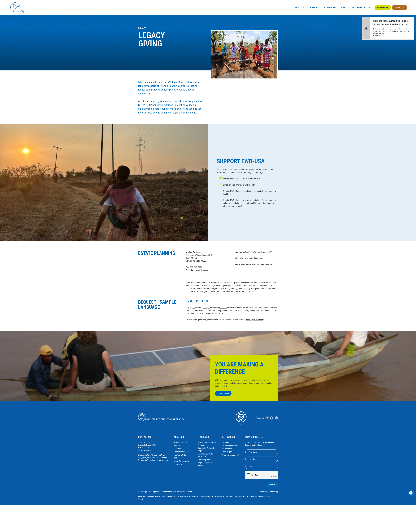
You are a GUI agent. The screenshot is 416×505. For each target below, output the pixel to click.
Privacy (141, 496)
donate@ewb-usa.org (240, 291)
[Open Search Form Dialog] (370, 7)
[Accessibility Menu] (411, 493)
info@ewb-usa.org (145, 450)
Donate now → (378, 36)
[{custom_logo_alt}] (17, 7)
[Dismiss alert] (412, 19)
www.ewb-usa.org (202, 270)
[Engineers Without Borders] (161, 417)
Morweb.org (273, 492)
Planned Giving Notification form (206, 291)
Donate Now (382, 7)
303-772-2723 (143, 448)
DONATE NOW (223, 393)
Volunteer (400, 7)
